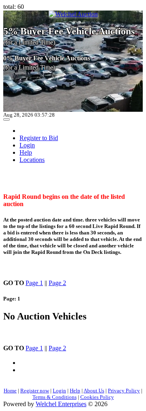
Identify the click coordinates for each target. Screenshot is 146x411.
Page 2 (57, 282)
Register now (34, 391)
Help (25, 152)
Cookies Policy (97, 397)
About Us (94, 391)
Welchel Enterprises (61, 403)
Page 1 (34, 282)
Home (10, 391)
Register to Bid (38, 137)
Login (27, 145)
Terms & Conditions (54, 397)
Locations (32, 159)
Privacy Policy (124, 391)
